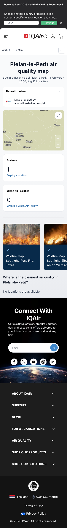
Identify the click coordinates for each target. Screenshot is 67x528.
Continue (49, 22)
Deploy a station (16, 175)
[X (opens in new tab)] (23, 362)
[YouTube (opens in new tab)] (33, 362)
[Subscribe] (54, 347)
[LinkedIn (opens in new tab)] (53, 362)
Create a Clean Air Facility (22, 205)
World (5, 50)
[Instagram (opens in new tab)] (43, 362)
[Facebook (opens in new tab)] (14, 362)
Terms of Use (33, 506)
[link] (45, 36)
